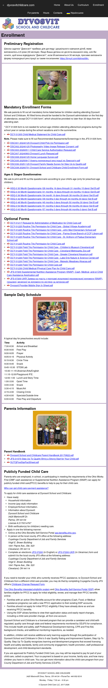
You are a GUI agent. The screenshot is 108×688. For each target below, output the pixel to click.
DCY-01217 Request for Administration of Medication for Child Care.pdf (45, 222)
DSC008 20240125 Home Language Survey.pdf (34, 157)
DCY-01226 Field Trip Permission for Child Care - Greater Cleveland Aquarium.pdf (51, 254)
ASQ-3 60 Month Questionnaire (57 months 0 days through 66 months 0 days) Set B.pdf (53, 209)
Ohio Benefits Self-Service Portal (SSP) (74, 589)
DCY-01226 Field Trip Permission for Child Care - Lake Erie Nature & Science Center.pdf (54, 257)
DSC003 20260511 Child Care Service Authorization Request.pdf (43, 150)
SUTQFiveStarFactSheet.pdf (24, 462)
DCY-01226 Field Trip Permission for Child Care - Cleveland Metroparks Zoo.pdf (50, 250)
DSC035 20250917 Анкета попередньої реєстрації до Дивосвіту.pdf (45, 160)
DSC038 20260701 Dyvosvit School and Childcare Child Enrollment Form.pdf (49, 167)
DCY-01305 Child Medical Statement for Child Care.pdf (37, 134)
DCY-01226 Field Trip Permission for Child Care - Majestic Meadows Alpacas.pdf (50, 261)
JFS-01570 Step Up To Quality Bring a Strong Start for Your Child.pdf (44, 458)
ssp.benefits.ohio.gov (65, 532)
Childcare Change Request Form (28, 584)
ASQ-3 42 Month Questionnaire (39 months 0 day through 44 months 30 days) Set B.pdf (53, 198)
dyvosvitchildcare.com (20, 5)
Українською (76, 12)
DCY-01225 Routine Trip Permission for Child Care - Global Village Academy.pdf (50, 226)
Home (57, 4)
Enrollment (98, 4)
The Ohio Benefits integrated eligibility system (27, 589)
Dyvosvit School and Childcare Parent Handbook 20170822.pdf (42, 455)
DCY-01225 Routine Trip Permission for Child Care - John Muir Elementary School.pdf (53, 229)
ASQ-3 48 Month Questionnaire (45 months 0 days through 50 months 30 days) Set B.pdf (54, 202)
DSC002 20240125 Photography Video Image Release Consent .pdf (44, 146)
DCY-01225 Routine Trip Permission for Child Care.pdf (37, 243)
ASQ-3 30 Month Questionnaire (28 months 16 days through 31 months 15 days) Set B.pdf (55, 188)
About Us (69, 4)
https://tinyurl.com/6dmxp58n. (74, 58)
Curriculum (83, 4)
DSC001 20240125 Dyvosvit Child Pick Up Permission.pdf (39, 143)
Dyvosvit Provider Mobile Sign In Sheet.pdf (31, 285)
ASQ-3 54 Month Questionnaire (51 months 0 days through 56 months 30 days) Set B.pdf (54, 205)
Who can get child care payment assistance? (26, 488)
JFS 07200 (37, 552)
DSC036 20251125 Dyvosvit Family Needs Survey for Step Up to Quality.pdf (48, 164)
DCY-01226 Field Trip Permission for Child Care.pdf (36, 264)
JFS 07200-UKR (66, 552)
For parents (33, 12)
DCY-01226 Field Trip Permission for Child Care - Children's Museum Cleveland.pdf (52, 247)
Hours (46, 12)
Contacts (57, 12)
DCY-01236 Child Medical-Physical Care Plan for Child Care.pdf (42, 268)
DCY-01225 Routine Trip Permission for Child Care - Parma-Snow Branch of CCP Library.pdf (56, 233)
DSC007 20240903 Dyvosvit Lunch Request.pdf (34, 153)
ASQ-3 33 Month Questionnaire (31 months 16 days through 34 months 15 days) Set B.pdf (55, 191)
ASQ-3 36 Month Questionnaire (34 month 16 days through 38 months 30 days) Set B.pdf (54, 195)
